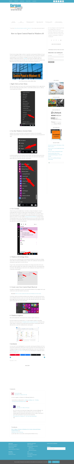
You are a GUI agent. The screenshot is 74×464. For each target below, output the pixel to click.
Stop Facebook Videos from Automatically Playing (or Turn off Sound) (55, 155)
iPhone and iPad (30, 444)
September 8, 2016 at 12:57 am (21, 394)
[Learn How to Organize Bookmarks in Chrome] (52, 103)
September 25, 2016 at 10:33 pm (22, 407)
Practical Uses (29, 456)
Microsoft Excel (31, 448)
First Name (50, 55)
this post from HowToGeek (30, 216)
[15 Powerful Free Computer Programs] (60, 103)
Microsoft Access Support (13, 444)
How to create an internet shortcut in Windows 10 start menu (28, 293)
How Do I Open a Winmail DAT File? (55, 151)
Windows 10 (31, 447)
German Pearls (16, 7)
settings (25, 58)
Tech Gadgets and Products (32, 454)
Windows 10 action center (19, 350)
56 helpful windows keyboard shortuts (30, 321)
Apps (28, 451)
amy (17, 406)
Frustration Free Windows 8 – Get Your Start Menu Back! (25, 416)
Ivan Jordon (17, 393)
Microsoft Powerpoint (32, 450)
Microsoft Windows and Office (32, 446)
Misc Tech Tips (30, 453)
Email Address (51, 58)
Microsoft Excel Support (13, 446)
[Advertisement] (45, 12)
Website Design (11, 447)
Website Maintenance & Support (14, 449)
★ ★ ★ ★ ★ (12, 454)
